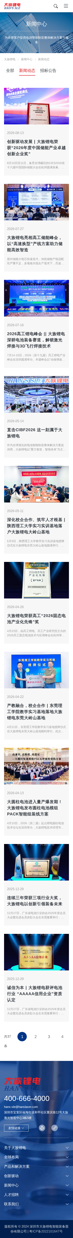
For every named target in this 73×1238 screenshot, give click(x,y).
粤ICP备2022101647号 (46, 1231)
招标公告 (48, 70)
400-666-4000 (26, 1098)
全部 (10, 70)
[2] (54, 1128)
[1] (42, 1128)
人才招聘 (11, 1195)
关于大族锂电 (15, 1148)
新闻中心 (26, 59)
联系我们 (11, 1204)
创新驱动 (11, 1176)
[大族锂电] (12, 6)
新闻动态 (43, 59)
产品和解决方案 (17, 1166)
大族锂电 (9, 59)
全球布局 (11, 1157)
